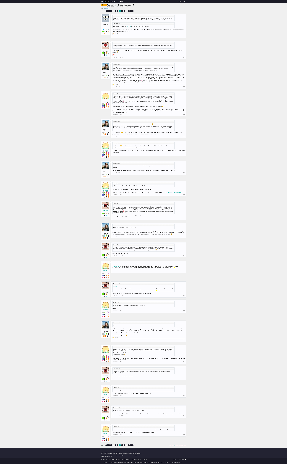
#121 (184, 36)
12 (128, 11)
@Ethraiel (114, 263)
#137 (184, 378)
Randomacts (106, 100)
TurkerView (120, 1)
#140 (184, 434)
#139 (184, 415)
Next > (132, 11)
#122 (184, 57)
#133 (184, 295)
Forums (107, 1)
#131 (184, 255)
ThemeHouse (119, 461)
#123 (184, 86)
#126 (184, 154)
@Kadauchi (128, 26)
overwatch (106, 8)
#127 (184, 172)
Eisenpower (105, 50)
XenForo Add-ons (127, 459)
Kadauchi (105, 22)
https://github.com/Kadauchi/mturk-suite (172, 192)
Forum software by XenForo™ (112, 459)
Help (180, 459)
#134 (184, 310)
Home (102, 1)
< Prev (108, 11)
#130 (184, 236)
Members (113, 1)
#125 (184, 136)
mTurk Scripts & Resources (111, 6)
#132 (184, 270)
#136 (184, 361)
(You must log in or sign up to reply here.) (178, 445)
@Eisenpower (115, 266)
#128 (184, 194)
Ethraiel (123, 6)
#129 (184, 217)
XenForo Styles (134, 459)
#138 (184, 395)
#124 (184, 114)
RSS (185, 459)
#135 (184, 339)
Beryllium (175, 459)
